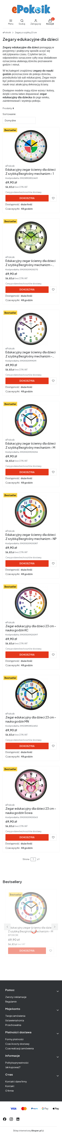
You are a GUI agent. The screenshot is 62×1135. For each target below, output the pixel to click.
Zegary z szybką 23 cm (26, 32)
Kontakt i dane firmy (16, 1081)
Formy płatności (14, 1039)
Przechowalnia (13, 1024)
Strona (26, 859)
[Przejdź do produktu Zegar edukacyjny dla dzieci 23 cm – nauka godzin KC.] (31, 602)
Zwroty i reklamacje (15, 996)
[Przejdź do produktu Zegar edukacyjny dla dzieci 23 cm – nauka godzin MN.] (31, 694)
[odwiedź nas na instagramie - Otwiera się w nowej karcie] (11, 1119)
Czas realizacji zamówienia (19, 1048)
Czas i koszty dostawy (17, 1043)
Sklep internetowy (27, 1130)
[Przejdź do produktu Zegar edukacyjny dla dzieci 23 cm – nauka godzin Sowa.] (31, 785)
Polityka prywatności (16, 1062)
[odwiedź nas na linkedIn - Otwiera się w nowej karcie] (18, 1119)
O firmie (9, 1090)
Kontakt (9, 1086)
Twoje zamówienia (15, 1015)
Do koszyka (27, 198)
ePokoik (7, 32)
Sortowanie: (9, 114)
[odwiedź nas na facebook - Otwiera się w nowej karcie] (5, 1119)
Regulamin (11, 1001)
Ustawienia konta (14, 1020)
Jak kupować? (13, 1067)
